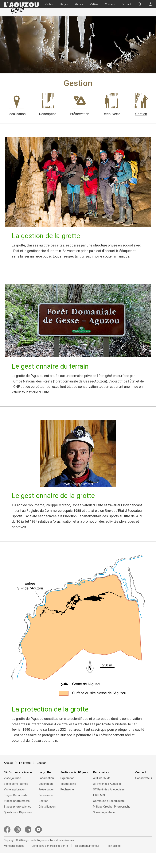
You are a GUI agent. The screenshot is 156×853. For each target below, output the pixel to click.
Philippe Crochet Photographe (111, 806)
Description (48, 114)
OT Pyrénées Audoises (107, 783)
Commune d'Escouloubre (109, 801)
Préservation (79, 114)
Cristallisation (47, 806)
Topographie (68, 783)
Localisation (17, 114)
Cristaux (110, 4)
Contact (126, 4)
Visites (49, 4)
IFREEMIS (99, 795)
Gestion (141, 114)
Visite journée (12, 778)
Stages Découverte (16, 795)
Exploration (67, 778)
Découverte (111, 114)
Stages (64, 4)
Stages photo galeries (17, 806)
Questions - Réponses (18, 812)
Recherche (67, 789)
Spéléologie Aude (104, 812)
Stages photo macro (17, 801)
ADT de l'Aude (101, 778)
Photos (79, 4)
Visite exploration (14, 789)
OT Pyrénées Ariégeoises (109, 789)
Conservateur (143, 778)
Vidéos (94, 4)
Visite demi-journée (16, 783)
